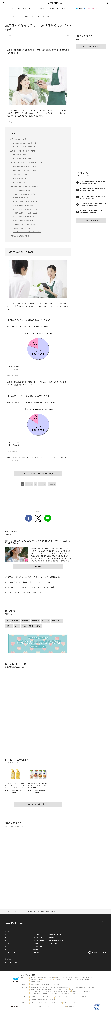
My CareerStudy (58, 991)
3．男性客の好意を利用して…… (21, 198)
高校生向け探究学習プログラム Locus (50, 984)
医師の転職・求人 (77, 998)
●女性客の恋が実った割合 (20, 182)
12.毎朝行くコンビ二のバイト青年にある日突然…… (27, 232)
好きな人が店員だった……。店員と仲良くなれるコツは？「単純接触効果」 (34, 577)
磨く (30, 8)
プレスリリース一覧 (38, 940)
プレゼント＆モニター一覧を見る (38, 804)
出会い (20, 17)
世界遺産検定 (66, 989)
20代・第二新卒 (53, 996)
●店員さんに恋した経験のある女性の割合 (24, 147)
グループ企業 (63, 1006)
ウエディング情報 (57, 989)
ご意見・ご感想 (53, 943)
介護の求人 (33, 1000)
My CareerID (67, 991)
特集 (58, 8)
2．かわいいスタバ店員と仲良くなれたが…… (25, 194)
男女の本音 (15, 621)
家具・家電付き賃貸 (35, 993)
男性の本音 (35, 621)
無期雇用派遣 (94, 998)
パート (39, 979)
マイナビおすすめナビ (11, 962)
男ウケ (17, 626)
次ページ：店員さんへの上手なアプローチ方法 (38, 474)
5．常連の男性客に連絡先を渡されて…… (24, 205)
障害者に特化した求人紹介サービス (62, 979)
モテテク (9, 626)
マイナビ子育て (85, 989)
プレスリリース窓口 (38, 937)
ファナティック (9, 35)
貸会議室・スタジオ (68, 1003)
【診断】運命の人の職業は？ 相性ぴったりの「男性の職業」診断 (31, 582)
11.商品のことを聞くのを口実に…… (22, 228)
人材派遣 (33, 996)
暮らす (42, 8)
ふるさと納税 (49, 991)
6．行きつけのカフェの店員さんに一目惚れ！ (25, 209)
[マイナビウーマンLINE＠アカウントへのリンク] (95, 952)
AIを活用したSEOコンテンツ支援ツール (51, 993)
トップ (13, 8)
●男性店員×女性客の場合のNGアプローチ (24, 166)
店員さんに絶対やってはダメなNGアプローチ (26, 163)
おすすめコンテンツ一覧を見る (91, 47)
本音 (8, 621)
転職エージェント (69, 996)
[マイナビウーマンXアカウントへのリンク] (101, 952)
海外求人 (77, 977)
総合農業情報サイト (75, 989)
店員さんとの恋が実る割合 (19, 174)
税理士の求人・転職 (35, 998)
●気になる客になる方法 (19, 155)
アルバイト (33, 979)
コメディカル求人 (67, 998)
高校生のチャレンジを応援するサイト (62, 987)
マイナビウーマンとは (55, 934)
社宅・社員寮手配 (78, 1003)
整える (25, 8)
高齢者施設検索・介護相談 (68, 993)
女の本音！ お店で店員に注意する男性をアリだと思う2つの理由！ (32, 587)
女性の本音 (25, 621)
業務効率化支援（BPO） (44, 1003)
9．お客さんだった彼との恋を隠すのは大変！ (25, 220)
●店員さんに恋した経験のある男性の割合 (24, 143)
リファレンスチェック (89, 1003)
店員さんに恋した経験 (18, 139)
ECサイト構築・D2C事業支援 (38, 991)
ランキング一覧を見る (91, 220)
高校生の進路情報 (35, 984)
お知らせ (35, 943)
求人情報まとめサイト (36, 987)
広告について (37, 934)
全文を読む (38, 566)
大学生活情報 (91, 987)
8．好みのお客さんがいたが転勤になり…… (24, 217)
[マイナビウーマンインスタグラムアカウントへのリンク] (89, 952)
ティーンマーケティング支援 (79, 987)
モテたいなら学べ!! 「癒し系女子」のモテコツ (24, 592)
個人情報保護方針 (70, 1006)
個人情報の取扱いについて (56, 940)
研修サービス (34, 1003)
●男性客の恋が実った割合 (20, 178)
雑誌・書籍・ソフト (46, 989)
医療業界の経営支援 (42, 1000)
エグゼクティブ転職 (79, 996)
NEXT (51, 484)
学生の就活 (33, 977)
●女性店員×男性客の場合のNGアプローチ (24, 170)
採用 (58, 1006)
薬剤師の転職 (51, 998)
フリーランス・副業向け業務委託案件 (81, 979)
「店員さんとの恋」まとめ (19, 236)
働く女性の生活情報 (35, 989)
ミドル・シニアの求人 (47, 979)
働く (19, 8)
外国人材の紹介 (52, 1000)
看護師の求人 (58, 998)
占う (48, 8)
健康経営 (60, 1003)
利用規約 (51, 937)
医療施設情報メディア (77, 991)
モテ (43, 621)
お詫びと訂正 (37, 952)
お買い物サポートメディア (90, 991)
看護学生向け (51, 977)
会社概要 (39, 1006)
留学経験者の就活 (42, 977)
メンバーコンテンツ (67, 8)
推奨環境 (35, 949)
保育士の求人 (86, 998)
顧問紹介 (44, 998)
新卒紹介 (61, 996)
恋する (36, 8)
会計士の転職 (88, 996)
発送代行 (54, 1003)
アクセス (44, 1006)
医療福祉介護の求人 (35, 981)
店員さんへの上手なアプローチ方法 (22, 151)
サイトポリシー (37, 946)
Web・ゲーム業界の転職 (42, 996)
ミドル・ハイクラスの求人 (87, 977)
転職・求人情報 (70, 977)
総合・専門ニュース (47, 987)
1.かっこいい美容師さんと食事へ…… (23, 190)
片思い (24, 626)
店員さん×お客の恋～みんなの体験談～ (24, 186)
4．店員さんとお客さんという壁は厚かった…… (26, 201)
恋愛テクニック (57, 621)
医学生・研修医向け (60, 977)
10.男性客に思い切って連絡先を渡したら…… (25, 224)
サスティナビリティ (52, 1006)
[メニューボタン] (3, 3)
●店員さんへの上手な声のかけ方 (22, 158)
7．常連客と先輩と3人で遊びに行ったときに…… (26, 213)
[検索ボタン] (107, 3)
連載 (53, 8)
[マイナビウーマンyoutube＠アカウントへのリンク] (104, 952)
